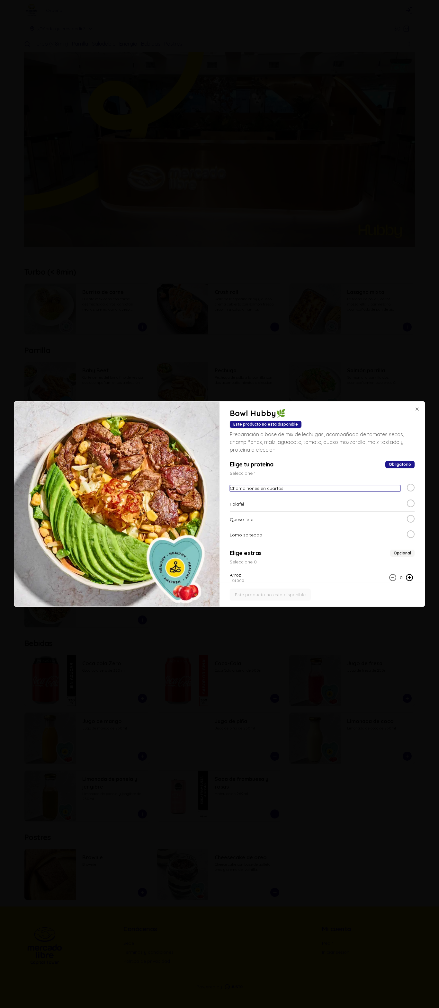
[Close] (417, 409)
